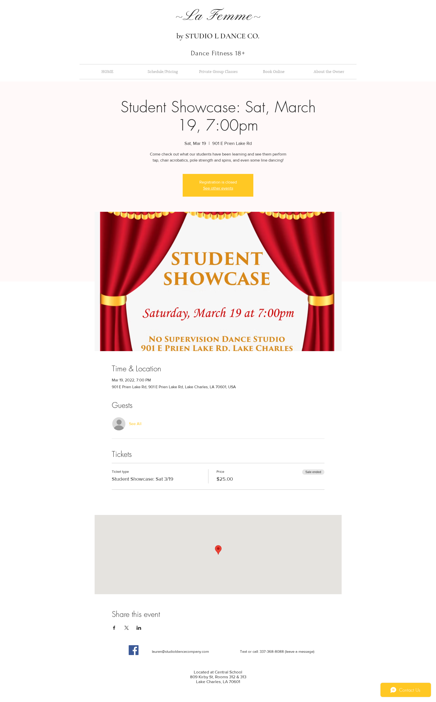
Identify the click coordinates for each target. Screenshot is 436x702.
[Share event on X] (126, 628)
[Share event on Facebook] (114, 628)
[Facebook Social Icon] (134, 650)
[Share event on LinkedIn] (139, 628)
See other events (218, 188)
